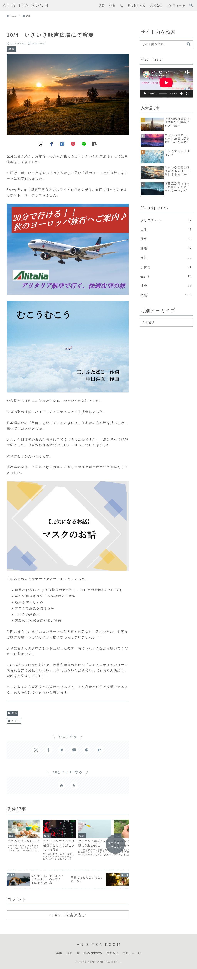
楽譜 (59, 953)
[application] (166, 83)
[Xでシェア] (41, 144)
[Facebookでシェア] (51, 144)
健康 (14, 713)
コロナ (16, 721)
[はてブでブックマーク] (62, 144)
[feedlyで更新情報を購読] (61, 785)
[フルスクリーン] (188, 93)
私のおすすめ (93, 953)
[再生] (145, 93)
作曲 (70, 953)
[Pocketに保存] (73, 144)
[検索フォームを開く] (191, 5)
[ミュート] (182, 93)
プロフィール (132, 953)
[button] (94, 144)
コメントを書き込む (67, 915)
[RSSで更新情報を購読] (74, 785)
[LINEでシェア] (84, 144)
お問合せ (112, 953)
